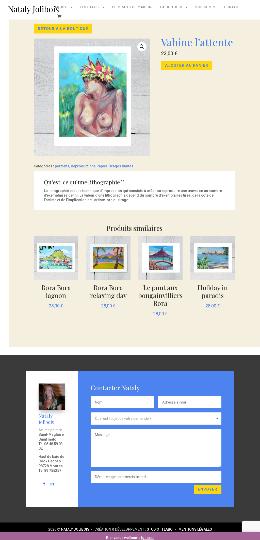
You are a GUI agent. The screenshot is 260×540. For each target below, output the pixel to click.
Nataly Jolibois (75, 529)
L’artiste (60, 7)
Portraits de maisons (133, 7)
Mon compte (206, 7)
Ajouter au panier (186, 65)
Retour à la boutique (63, 28)
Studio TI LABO (160, 529)
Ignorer (147, 538)
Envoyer (207, 489)
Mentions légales (195, 529)
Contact (232, 7)
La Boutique (171, 7)
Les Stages (90, 7)
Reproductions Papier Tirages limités (102, 166)
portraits (62, 166)
